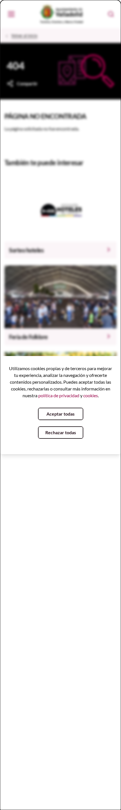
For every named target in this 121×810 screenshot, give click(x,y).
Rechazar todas (60, 432)
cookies (90, 395)
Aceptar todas (60, 413)
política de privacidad (58, 395)
